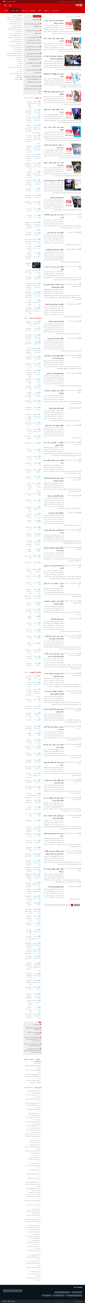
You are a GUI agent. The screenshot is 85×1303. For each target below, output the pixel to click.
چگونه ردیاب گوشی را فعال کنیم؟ (28, 931)
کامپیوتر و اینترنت (14, 11)
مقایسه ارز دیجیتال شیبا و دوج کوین (28, 302)
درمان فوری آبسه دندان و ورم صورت (28, 651)
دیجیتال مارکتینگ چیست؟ (34, 1225)
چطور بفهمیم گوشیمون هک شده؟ (28, 975)
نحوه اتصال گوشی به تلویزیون (29, 1002)
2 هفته (29, 1093)
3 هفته (33, 1097)
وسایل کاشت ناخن (36, 1163)
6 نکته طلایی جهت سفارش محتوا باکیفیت (28, 829)
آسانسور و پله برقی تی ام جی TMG (15, 67)
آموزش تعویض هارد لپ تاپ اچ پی (55, 373)
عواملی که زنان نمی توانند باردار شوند (28, 611)
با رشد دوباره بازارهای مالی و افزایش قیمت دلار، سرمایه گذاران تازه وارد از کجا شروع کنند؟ (33, 56)
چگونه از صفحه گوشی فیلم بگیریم (55, 250)
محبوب (31, 1059)
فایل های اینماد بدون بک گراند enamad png (28, 995)
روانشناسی (32, 11)
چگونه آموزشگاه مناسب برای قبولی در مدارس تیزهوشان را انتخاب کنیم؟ (32, 88)
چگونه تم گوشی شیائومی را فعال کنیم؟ (28, 911)
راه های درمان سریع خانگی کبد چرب (28, 387)
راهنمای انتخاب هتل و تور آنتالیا (33, 1250)
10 (48, 905)
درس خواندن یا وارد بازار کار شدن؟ (33, 1204)
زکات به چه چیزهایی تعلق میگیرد (33, 1174)
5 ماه (38, 1138)
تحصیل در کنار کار (36, 1209)
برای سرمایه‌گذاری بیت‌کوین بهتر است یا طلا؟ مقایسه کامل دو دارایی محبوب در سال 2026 (32, 79)
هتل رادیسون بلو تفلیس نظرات (16, 45)
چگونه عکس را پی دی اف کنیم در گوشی (28, 677)
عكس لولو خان (19, 43)
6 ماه (28, 1140)
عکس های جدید (15, 15)
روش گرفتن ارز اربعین (35, 1144)
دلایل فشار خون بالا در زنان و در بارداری (28, 365)
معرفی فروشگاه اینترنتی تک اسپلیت (32, 1099)
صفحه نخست (55, 11)
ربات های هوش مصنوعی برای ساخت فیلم (28, 869)
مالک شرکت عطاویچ (36, 1271)
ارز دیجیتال (46, 11)
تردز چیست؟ (28, 720)
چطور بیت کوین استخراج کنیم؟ (33, 1178)
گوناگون (6, 11)
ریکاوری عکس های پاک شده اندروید (28, 742)
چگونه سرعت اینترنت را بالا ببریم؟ (28, 938)
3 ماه (28, 1115)
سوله (21, 69)
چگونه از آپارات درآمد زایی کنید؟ (55, 338)
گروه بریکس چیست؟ (35, 1142)
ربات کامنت (19, 71)
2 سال (34, 1275)
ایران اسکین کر (19, 75)
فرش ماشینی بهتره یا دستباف (56, 321)
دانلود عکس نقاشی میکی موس (16, 41)
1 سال (35, 1186)
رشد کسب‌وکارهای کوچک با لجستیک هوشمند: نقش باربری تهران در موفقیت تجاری (33, 1184)
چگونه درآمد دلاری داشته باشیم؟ (28, 248)
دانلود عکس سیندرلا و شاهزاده (16, 21)
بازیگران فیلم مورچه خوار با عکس (15, 27)
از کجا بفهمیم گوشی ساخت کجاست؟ (28, 918)
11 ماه (38, 1172)
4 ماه (33, 1119)
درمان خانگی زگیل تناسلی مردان (28, 571)
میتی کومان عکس (18, 31)
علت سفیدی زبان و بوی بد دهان (28, 458)
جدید (38, 1059)
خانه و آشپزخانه (59, 1295)
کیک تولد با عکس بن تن (17, 47)
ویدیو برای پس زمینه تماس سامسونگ (14, 17)
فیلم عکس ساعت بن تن (17, 51)
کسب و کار (24, 11)
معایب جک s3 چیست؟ (35, 1261)
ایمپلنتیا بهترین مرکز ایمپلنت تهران (28, 323)
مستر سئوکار (19, 65)
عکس (59, 1)
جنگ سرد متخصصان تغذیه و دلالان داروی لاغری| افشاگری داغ (32, 1044)
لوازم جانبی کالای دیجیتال (75, 1295)
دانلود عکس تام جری (18, 39)
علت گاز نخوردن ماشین (35, 1157)
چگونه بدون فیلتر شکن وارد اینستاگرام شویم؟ (28, 951)
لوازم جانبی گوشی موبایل (63, 1292)
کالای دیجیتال (77, 1292)
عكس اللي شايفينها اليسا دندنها (16, 35)
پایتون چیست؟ (28, 820)
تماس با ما (79, 1)
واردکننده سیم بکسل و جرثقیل (16, 73)
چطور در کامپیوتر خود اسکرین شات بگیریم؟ (28, 1016)
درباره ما (74, 1)
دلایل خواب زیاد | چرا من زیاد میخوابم (28, 380)
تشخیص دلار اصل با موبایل (34, 1159)
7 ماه (28, 1142)
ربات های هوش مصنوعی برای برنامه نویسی (28, 884)
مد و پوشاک (47, 1295)
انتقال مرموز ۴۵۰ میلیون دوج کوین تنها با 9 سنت (28, 241)
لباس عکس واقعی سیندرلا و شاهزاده (15, 19)
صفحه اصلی (77, 16)
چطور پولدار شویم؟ (36, 1240)
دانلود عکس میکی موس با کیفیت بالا (14, 29)
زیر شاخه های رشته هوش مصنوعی (28, 891)
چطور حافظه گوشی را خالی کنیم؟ (28, 982)
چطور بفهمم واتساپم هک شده (56, 887)
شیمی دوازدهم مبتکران (35, 1140)
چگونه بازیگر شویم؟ (36, 1255)
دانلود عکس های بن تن (17, 49)
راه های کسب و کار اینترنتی (34, 1232)
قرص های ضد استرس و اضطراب (28, 431)
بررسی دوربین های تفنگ (57, 619)
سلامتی (39, 11)
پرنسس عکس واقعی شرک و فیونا (15, 23)
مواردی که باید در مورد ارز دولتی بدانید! (28, 272)
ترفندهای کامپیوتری (35, 672)
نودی (75, 1301)
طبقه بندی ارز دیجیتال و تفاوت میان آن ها (28, 112)
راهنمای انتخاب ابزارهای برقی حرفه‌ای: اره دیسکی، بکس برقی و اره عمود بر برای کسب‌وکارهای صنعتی (33, 1194)
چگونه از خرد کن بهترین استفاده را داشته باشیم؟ (28, 337)
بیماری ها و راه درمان (35, 318)
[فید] (4, 1)
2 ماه (34, 1107)
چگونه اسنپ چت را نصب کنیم (55, 233)
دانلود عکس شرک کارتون (17, 25)
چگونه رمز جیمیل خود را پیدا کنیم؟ (54, 304)
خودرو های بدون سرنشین (57, 198)
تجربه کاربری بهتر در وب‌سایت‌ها (28, 775)
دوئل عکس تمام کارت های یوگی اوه (15, 37)
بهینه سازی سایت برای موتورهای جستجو (28, 795)
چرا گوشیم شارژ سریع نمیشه (56, 513)
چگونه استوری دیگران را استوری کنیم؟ (28, 728)
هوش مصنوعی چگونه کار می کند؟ (28, 849)
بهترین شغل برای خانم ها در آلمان (33, 1215)
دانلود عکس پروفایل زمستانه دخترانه (14, 55)
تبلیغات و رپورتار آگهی (66, 1)
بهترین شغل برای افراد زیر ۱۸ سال (33, 1165)
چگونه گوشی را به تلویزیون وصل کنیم (54, 180)
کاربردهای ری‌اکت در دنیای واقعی (28, 1009)
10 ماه (27, 1157)
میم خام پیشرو (19, 59)
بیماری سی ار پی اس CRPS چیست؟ (28, 509)
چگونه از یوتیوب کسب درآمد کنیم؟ (54, 425)
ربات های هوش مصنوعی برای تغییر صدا (28, 898)
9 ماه (35, 1149)
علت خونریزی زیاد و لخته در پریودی (28, 591)
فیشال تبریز (19, 61)
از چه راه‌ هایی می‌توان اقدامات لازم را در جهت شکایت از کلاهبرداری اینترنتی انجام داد (33, 1105)
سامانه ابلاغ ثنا (36, 20)
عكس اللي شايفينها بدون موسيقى (15, 33)
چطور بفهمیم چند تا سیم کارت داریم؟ (28, 715)
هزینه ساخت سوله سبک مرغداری (33, 1267)
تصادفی (26, 1059)
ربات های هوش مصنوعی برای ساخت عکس (28, 862)
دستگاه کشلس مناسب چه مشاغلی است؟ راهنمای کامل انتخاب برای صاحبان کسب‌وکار (33, 40)
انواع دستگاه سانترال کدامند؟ (56, 408)
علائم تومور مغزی (28, 443)
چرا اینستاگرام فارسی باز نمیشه (55, 496)
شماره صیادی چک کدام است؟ (34, 1170)
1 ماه (38, 1101)
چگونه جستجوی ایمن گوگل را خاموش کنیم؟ (28, 945)
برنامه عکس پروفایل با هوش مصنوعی (14, 53)
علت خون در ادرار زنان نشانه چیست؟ (28, 515)
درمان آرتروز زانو (28, 562)
